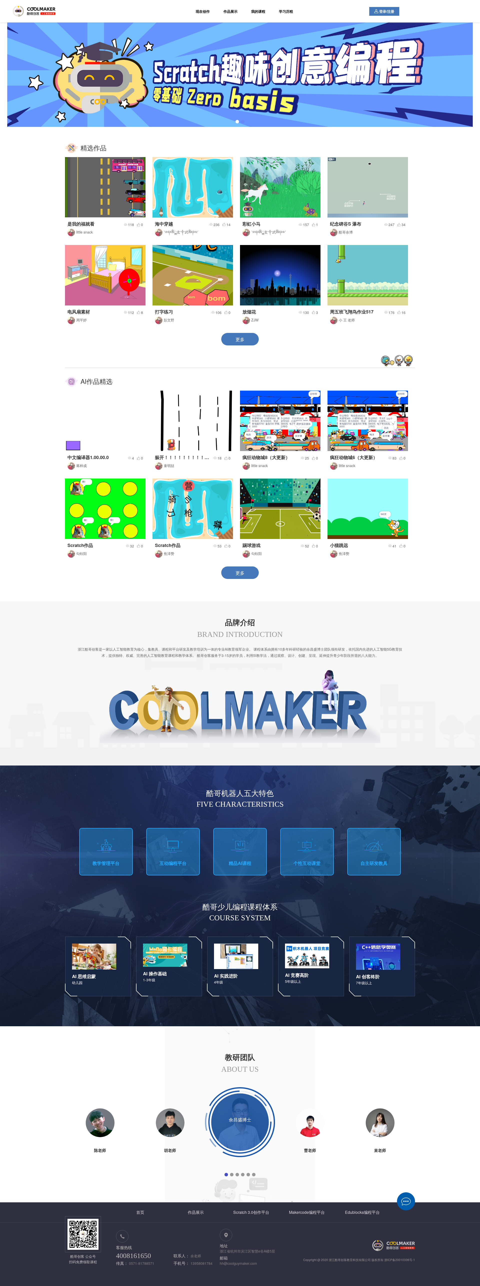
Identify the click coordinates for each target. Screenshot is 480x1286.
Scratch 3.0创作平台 (251, 1212)
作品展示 (196, 1212)
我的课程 (258, 11)
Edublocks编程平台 (362, 1212)
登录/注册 (386, 11)
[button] (237, 121)
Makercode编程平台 (307, 1212)
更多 (240, 339)
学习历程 (286, 11)
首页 (140, 1212)
